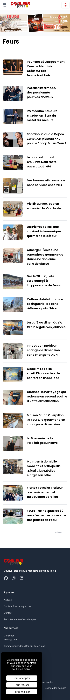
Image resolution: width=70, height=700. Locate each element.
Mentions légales (44, 682)
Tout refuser (21, 685)
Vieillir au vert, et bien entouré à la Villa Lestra (44, 206)
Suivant (58, 532)
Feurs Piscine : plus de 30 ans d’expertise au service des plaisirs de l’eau (46, 515)
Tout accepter (21, 678)
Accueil (8, 599)
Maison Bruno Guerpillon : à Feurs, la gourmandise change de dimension (46, 419)
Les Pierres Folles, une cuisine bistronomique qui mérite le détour (44, 231)
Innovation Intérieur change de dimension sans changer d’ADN (43, 350)
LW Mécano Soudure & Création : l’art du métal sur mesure (42, 115)
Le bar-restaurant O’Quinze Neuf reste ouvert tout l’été (41, 161)
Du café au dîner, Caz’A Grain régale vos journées (46, 324)
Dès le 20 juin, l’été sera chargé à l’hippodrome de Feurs (44, 280)
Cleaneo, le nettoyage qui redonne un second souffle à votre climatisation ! (47, 396)
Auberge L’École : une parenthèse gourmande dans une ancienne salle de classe (45, 257)
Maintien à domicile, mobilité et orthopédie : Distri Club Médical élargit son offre (44, 468)
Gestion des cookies (55, 688)
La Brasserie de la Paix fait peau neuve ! (43, 440)
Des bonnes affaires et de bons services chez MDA (46, 182)
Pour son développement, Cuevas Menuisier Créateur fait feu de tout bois (46, 68)
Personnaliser (22, 691)
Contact (8, 612)
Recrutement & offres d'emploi (20, 619)
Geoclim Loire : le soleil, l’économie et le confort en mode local (43, 373)
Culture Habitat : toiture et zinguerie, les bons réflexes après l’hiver (45, 303)
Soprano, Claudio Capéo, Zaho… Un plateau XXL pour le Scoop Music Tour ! (46, 138)
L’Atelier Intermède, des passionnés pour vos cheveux (41, 92)
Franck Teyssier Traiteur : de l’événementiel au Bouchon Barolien (45, 492)
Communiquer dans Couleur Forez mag (24, 646)
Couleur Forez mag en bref (18, 606)
